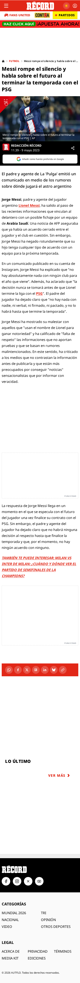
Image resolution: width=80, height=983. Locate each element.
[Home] (3, 61)
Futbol (14, 61)
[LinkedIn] (45, 670)
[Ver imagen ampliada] (40, 118)
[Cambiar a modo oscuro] (66, 5)
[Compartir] (72, 148)
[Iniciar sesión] (74, 5)
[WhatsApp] (9, 670)
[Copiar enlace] (63, 670)
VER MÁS (56, 775)
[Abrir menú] (6, 5)
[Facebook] (18, 670)
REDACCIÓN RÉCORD (26, 145)
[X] (27, 670)
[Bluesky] (54, 670)
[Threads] (36, 670)
